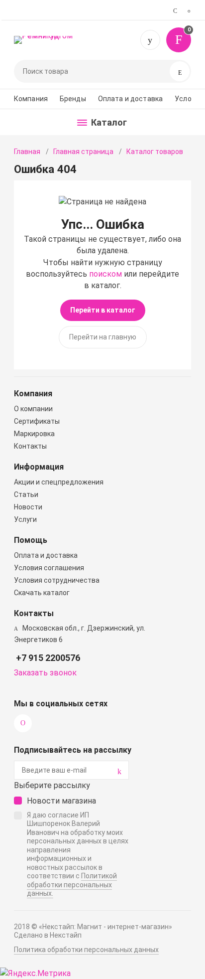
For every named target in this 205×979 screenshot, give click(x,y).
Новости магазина (61, 801)
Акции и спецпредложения (58, 482)
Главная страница (83, 152)
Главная (27, 152)
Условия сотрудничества (57, 580)
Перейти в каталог (102, 310)
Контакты (30, 446)
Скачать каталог (42, 593)
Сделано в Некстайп (48, 935)
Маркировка (34, 434)
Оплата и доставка (130, 99)
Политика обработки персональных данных (86, 950)
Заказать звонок (45, 672)
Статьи (26, 494)
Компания (31, 99)
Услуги (25, 519)
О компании (33, 409)
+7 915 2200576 (150, 40)
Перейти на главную (102, 337)
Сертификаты (37, 421)
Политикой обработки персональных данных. (72, 884)
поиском (105, 274)
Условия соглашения (49, 568)
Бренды (73, 99)
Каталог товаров (154, 152)
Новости (28, 507)
